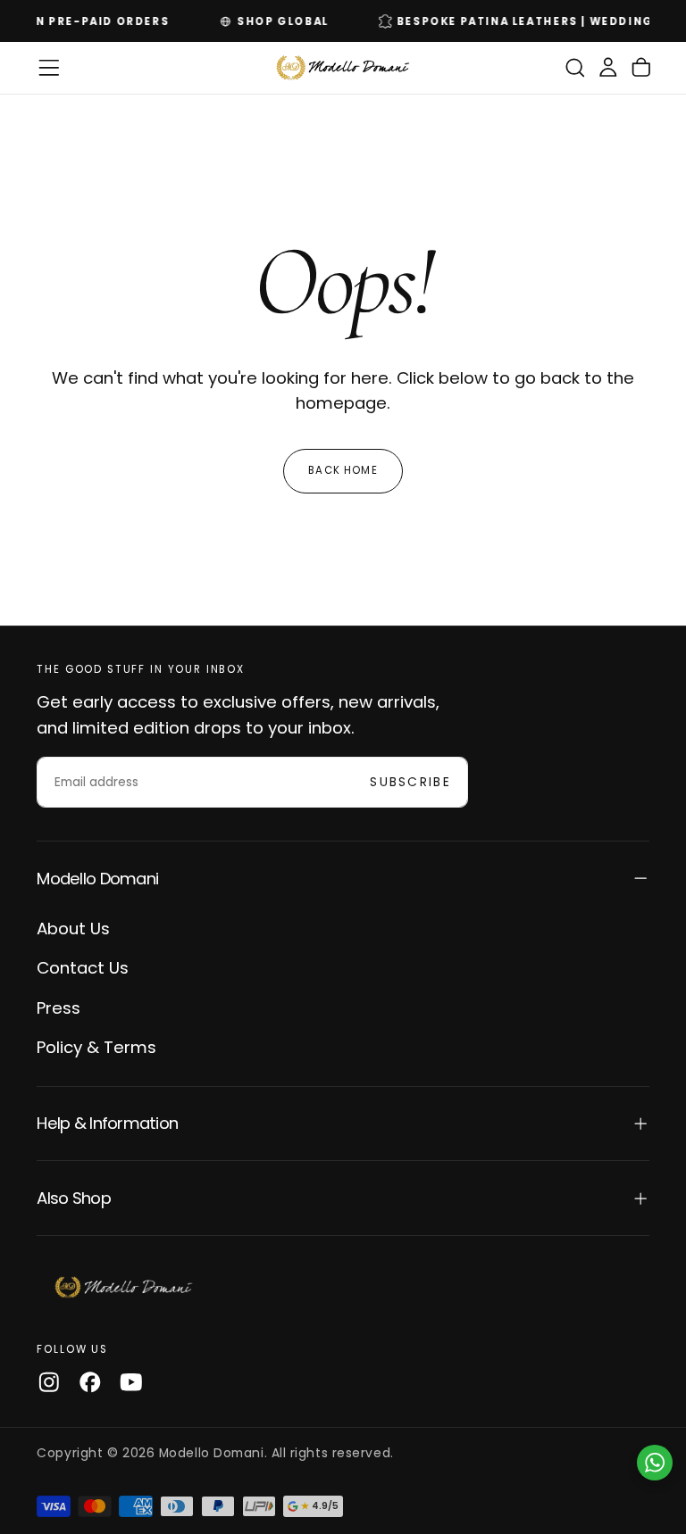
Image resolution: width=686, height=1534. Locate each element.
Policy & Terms (96, 1047)
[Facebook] (90, 1382)
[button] (49, 67)
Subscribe (410, 782)
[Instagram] (49, 1382)
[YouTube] (131, 1382)
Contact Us (83, 968)
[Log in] (608, 68)
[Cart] (641, 68)
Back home (342, 470)
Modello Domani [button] (97, 878)
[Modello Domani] (124, 1287)
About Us (73, 928)
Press (58, 1008)
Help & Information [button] (107, 1123)
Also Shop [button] (73, 1198)
